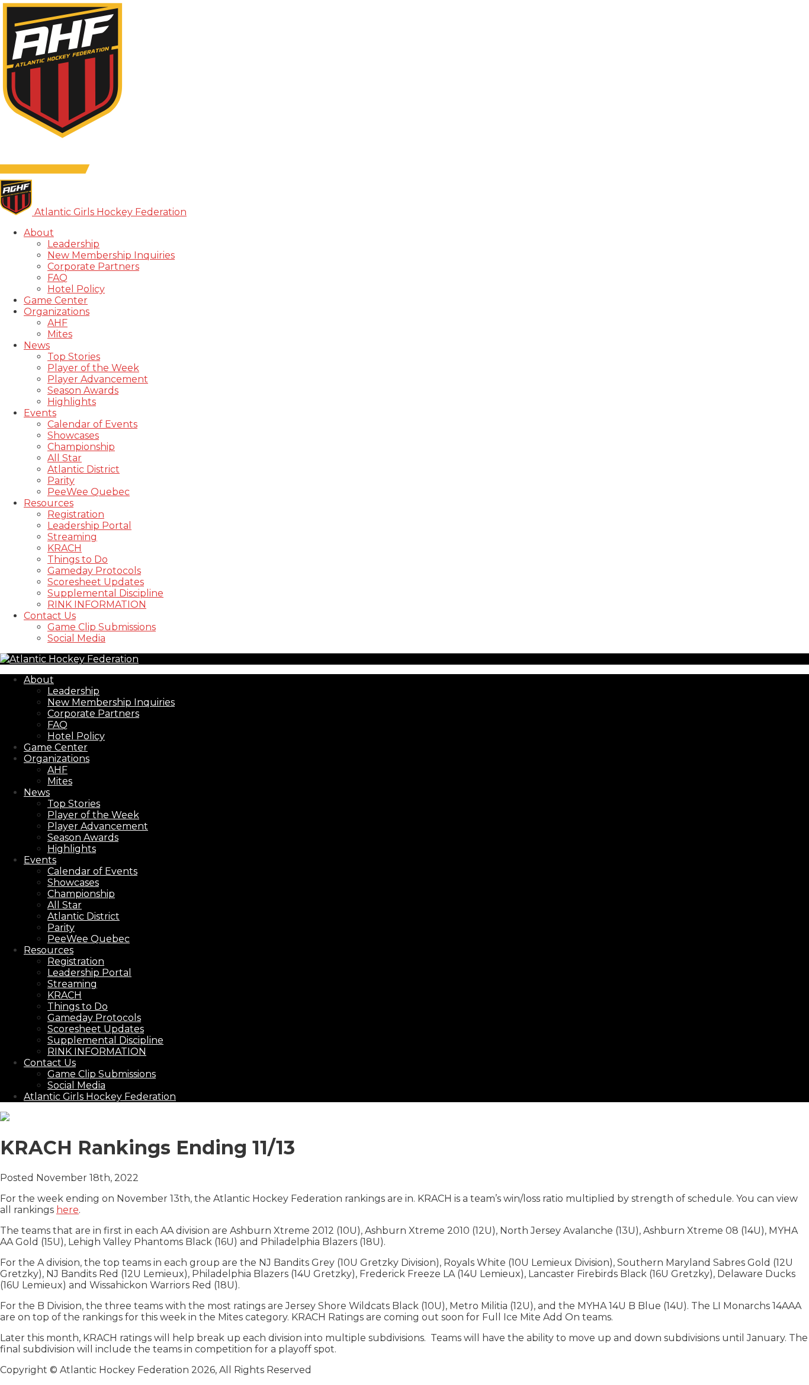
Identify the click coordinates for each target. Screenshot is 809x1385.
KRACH (64, 548)
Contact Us (50, 615)
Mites (59, 334)
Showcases (73, 435)
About (39, 232)
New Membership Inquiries (111, 255)
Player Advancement (97, 379)
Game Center (56, 300)
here (67, 1209)
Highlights (71, 401)
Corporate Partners (93, 266)
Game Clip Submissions (101, 627)
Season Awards (82, 390)
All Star (64, 458)
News (37, 345)
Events (40, 413)
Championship (81, 446)
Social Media (76, 638)
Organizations (56, 311)
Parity (61, 480)
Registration (75, 514)
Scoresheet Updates (95, 582)
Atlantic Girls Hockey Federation (100, 1096)
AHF (57, 322)
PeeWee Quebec (88, 491)
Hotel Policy (76, 289)
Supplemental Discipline (105, 593)
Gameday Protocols (94, 570)
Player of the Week (93, 368)
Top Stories (73, 356)
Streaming (72, 536)
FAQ (57, 277)
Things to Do (77, 559)
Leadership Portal (89, 525)
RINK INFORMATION (96, 604)
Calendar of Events (92, 424)
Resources (48, 503)
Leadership (73, 244)
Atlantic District (83, 469)
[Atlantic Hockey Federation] (62, 137)
